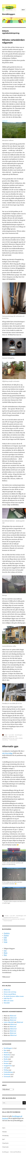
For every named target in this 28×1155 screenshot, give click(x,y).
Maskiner (7, 1057)
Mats (5, 955)
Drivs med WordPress (15, 1152)
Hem (3, 1128)
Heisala (6, 1052)
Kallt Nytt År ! (8, 998)
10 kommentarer (8, 920)
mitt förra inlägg (7, 753)
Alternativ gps (10, 746)
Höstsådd (7, 1003)
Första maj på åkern (10, 994)
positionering (15, 919)
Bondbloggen (8, 14)
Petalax (6, 1063)
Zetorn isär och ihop (10, 992)
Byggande (11, 736)
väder (16, 738)
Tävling (6, 1070)
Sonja (5, 942)
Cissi (5, 950)
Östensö (6, 1061)
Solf (25, 915)
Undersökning (8, 1072)
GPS (16, 736)
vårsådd (20, 738)
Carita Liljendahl (9, 1022)
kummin (16, 917)
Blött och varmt (8, 1000)
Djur (5, 1050)
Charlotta (7, 933)
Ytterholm (7, 1074)
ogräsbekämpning (7, 738)
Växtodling (5, 739)
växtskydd (22, 919)
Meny (23, 9)
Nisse (6, 735)
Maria (5, 953)
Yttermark (7, 1076)
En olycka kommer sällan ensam (14, 996)
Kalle (5, 937)
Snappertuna (8, 1065)
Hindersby (4, 736)
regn (13, 738)
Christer (7, 915)
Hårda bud (7, 990)
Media (6, 1059)
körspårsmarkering (8, 917)
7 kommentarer (13, 739)
